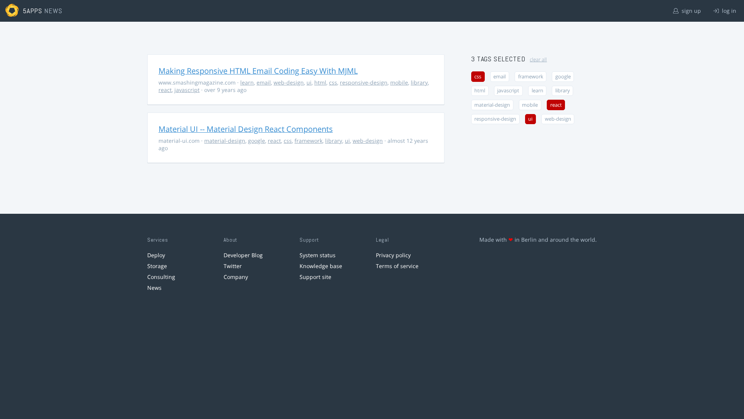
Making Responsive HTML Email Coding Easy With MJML (258, 71)
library (419, 82)
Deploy (156, 255)
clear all (538, 59)
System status (318, 255)
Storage (157, 266)
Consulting (161, 276)
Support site (315, 276)
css (333, 82)
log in (728, 10)
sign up (690, 10)
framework (308, 140)
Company (236, 276)
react (165, 89)
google (256, 140)
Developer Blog (243, 255)
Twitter (233, 266)
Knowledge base (321, 266)
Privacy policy (393, 255)
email (264, 82)
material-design (224, 140)
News (154, 287)
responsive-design (364, 82)
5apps (33, 10)
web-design (289, 82)
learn (247, 82)
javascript (187, 89)
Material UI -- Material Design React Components (245, 129)
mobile (399, 82)
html (320, 82)
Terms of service (397, 266)
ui (309, 82)
